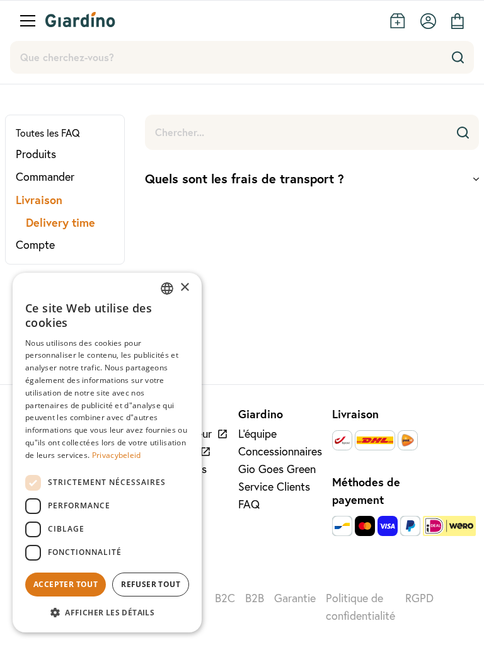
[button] (107, 612)
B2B (254, 598)
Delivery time (60, 222)
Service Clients (274, 486)
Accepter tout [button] (65, 584)
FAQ (249, 504)
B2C (225, 598)
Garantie (295, 598)
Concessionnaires (280, 451)
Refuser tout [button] (150, 584)
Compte (35, 244)
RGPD (419, 598)
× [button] (184, 287)
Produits (36, 154)
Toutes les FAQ (48, 133)
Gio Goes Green (277, 469)
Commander (45, 176)
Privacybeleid (116, 455)
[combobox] (167, 288)
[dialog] (107, 452)
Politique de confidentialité (360, 607)
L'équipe (257, 433)
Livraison (39, 199)
